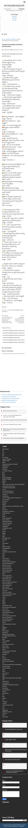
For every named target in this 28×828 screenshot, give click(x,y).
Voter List (4, 713)
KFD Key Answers (6, 565)
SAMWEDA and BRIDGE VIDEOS (10, 684)
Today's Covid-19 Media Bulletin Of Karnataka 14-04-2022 (12, 416)
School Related (6, 689)
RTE (3, 679)
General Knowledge (10, 39)
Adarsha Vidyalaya (6, 459)
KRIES (3, 599)
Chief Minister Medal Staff (8, 487)
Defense (4, 503)
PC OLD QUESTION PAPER (9, 651)
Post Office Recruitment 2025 (12, 759)
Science (4, 691)
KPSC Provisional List (7, 588)
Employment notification (8, 511)
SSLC (3, 696)
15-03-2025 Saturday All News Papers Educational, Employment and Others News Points (7, 320)
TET (3, 700)
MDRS (3, 629)
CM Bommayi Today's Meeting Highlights (13, 438)
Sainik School (5, 681)
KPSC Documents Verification (9, 582)
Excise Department (7, 518)
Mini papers (5, 632)
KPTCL (4, 597)
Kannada (4, 550)
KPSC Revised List (6, 595)
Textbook (4, 701)
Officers (4, 642)
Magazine (4, 627)
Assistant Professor (7, 470)
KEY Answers (5, 558)
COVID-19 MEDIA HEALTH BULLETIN (11, 497)
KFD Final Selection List (8, 563)
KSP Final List (5, 614)
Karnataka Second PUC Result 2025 (10, 398)
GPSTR (4, 529)
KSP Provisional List (7, 617)
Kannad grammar (6, 548)
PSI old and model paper (8, 661)
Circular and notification (8, 492)
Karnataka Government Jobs (9, 551)
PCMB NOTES (5, 652)
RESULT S (4, 674)
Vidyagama (5, 710)
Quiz (3, 669)
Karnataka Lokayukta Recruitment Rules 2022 (15, 420)
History (4, 531)
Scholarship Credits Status (10, 410)
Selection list (5, 693)
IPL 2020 (4, 540)
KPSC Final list (5, 587)
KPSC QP (4, 590)
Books (3, 476)
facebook (14, 16)
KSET (3, 600)
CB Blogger (21, 826)
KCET (3, 555)
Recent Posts (5, 673)
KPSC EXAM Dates (7, 585)
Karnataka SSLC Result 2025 (9, 396)
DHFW (4, 504)
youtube (14, 20)
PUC (3, 662)
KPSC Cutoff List (6, 580)
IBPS (3, 536)
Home (3, 39)
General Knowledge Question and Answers (14, 330)
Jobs (3, 545)
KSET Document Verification (9, 402)
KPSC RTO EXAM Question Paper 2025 (11, 394)
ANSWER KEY (5, 465)
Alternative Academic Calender (10, 464)
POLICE (4, 657)
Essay (3, 514)
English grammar (6, 513)
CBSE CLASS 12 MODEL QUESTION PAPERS (13, 484)
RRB (3, 676)
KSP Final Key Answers (8, 612)
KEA (3, 556)
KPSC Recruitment (7, 592)
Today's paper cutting (10, 739)
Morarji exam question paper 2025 (13, 744)
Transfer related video (7, 705)
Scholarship (5, 688)
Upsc (3, 708)
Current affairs (5, 499)
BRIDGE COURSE (6, 479)
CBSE (3, 482)
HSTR (3, 535)
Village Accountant (7, 711)
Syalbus (4, 698)
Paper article (5, 646)
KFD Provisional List (7, 568)
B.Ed (3, 472)
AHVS (3, 462)
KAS (3, 553)
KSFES (4, 602)
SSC (3, 694)
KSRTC (4, 622)
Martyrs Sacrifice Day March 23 (9, 400)
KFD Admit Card (6, 560)
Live (3, 625)
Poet (3, 656)
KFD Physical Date (6, 567)
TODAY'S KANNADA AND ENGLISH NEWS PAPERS (14, 434)
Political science (6, 659)
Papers (4, 649)
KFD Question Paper (7, 570)
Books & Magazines (7, 477)
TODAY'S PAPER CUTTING (12, 734)
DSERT (4, 508)
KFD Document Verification (9, 561)
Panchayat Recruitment (8, 644)
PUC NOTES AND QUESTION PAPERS (11, 664)
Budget (4, 481)
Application (5, 467)
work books (5, 716)
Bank (3, 474)
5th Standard (5, 449)
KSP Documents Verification (9, 607)
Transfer (4, 703)
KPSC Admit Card (6, 578)
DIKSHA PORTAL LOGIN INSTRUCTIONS (12, 506)
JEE (3, 541)
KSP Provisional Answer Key (9, 615)
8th (3, 454)
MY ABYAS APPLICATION (8, 636)
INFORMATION (6, 538)
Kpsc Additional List (7, 577)
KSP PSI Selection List (7, 619)
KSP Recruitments (6, 620)
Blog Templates (13, 826)
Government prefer (7, 528)
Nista (3, 639)
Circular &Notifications (7, 491)
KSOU (3, 604)
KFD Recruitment (6, 572)
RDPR (3, 671)
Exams (3, 516)
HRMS (3, 533)
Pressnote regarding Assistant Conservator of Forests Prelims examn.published (16, 755)
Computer (4, 494)
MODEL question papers (8, 634)
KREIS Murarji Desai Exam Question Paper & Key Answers (14, 429)
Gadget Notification (7, 521)
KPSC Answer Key (6, 575)
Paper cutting (5, 647)
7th (3, 452)
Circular (4, 489)
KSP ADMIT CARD (7, 605)
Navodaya (4, 637)
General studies (6, 524)
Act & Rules (5, 457)
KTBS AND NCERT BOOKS (9, 624)
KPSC (3, 573)
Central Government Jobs (8, 486)
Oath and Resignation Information (11, 337)
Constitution (5, 496)
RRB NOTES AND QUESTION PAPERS (11, 678)
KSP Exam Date (6, 610)
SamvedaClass (5, 683)
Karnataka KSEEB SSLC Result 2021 (12, 424)
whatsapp (14, 18)
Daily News (5, 501)
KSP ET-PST (5, 609)
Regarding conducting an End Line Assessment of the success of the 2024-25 (19, 320)
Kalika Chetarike (6, 546)
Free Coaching (5, 519)
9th (3, 455)
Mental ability (5, 631)
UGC (3, 706)
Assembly (4, 469)
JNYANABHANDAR (14, 5)
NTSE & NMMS (6, 641)
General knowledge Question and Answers (13, 340)
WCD (3, 715)
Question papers (6, 668)
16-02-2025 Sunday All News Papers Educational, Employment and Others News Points (15, 766)
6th (3, 450)
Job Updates (5, 543)
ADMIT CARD (5, 460)
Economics (5, 509)
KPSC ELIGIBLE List (7, 583)
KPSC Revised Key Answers (9, 593)
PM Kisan (4, 654)
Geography (5, 526)
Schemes (4, 686)
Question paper (6, 666)
